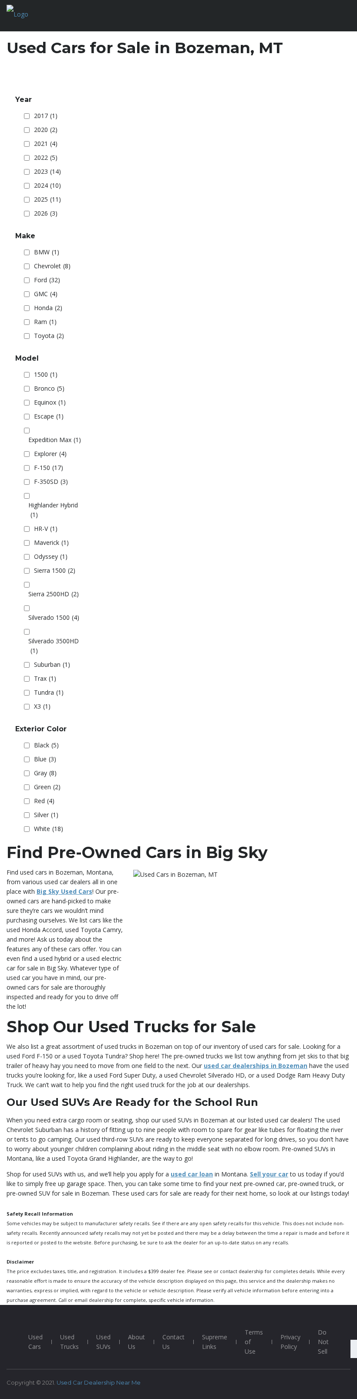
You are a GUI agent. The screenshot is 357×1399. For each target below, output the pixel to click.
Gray (45, 773)
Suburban (52, 664)
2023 (47, 171)
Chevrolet (52, 266)
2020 (45, 129)
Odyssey (50, 556)
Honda (48, 308)
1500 (45, 374)
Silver (46, 815)
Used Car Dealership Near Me (99, 1382)
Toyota (49, 335)
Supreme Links (214, 1342)
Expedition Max (54, 440)
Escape (49, 416)
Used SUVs (103, 1342)
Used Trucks (69, 1342)
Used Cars (35, 1342)
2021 (45, 143)
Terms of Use (254, 1341)
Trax (45, 678)
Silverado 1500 (53, 617)
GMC (45, 294)
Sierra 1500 (54, 570)
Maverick (51, 542)
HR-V (45, 528)
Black (46, 745)
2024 (47, 185)
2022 (45, 157)
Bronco (49, 388)
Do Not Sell (323, 1341)
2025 (47, 199)
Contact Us (173, 1342)
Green (47, 787)
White (48, 829)
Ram (45, 322)
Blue (45, 759)
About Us (136, 1342)
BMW (46, 252)
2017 (45, 116)
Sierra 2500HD (53, 594)
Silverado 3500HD (53, 646)
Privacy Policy (290, 1342)
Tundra (49, 692)
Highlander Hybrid (53, 510)
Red (44, 801)
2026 (45, 213)
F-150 (48, 467)
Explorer (50, 453)
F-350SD (51, 481)
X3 (42, 706)
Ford (47, 280)
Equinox (50, 402)
